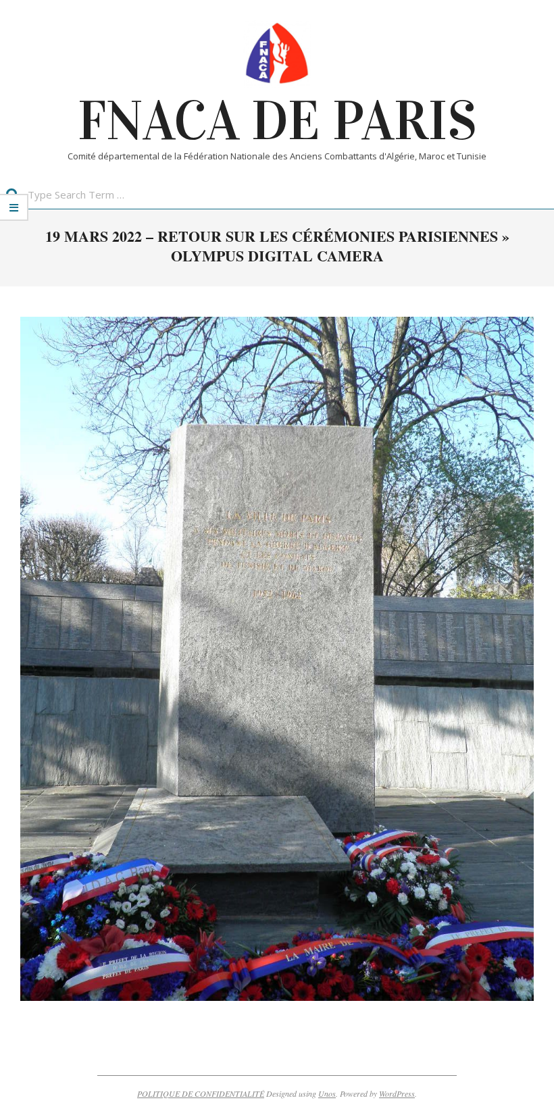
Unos (327, 1093)
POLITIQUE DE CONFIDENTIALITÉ (200, 1093)
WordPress (397, 1093)
